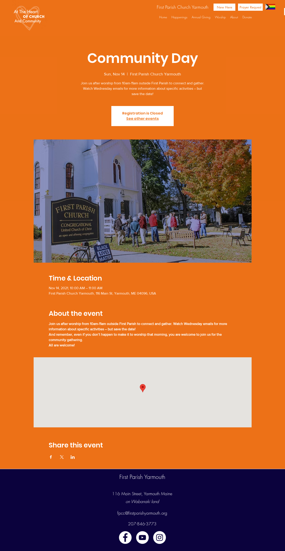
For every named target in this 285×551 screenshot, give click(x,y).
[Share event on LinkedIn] (73, 457)
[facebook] (125, 537)
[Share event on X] (62, 457)
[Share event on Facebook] (51, 457)
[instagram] (159, 537)
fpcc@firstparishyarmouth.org (142, 513)
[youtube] (142, 537)
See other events (142, 118)
